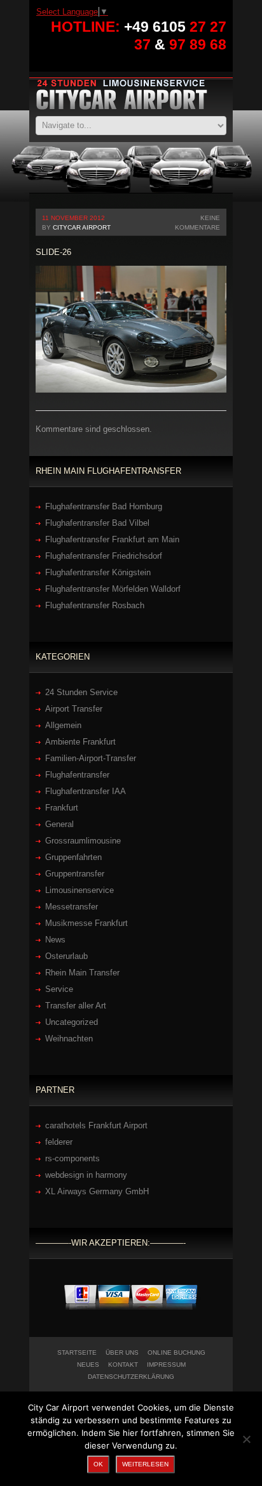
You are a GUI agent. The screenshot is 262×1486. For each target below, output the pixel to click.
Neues (88, 1364)
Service (59, 989)
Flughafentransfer (77, 774)
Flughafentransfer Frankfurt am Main (112, 539)
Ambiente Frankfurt (80, 741)
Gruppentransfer (74, 873)
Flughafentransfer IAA (85, 791)
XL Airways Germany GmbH (97, 1191)
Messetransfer (71, 906)
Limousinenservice (79, 890)
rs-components (72, 1158)
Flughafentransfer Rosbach (94, 605)
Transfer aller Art (75, 1005)
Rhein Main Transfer (82, 972)
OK (98, 1464)
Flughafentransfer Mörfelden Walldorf (113, 589)
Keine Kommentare (197, 222)
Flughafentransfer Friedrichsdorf (103, 556)
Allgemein (63, 725)
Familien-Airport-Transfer (90, 758)
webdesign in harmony (86, 1175)
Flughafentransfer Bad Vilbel (97, 523)
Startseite (77, 1352)
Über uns (122, 1352)
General (59, 824)
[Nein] (246, 1439)
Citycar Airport (82, 227)
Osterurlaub (66, 956)
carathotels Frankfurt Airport (96, 1125)
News (55, 939)
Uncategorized (71, 1022)
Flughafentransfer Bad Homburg (103, 506)
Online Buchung (176, 1352)
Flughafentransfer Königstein (98, 572)
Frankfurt (61, 807)
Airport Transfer (73, 709)
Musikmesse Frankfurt (86, 923)
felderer (58, 1142)
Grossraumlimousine (83, 840)
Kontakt (123, 1364)
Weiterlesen (145, 1464)
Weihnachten (69, 1038)
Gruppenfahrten (73, 857)
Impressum (166, 1364)
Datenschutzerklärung (131, 1376)
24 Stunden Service (81, 692)
